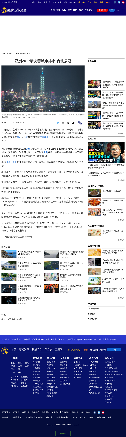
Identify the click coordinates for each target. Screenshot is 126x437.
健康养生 (78, 358)
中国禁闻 (36, 368)
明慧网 (74, 417)
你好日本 (92, 365)
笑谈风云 (63, 365)
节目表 (48, 349)
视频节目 (37, 349)
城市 (46, 137)
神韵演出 (14, 386)
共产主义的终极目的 (112, 371)
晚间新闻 (36, 371)
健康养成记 (78, 371)
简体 (59, 2)
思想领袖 (50, 374)
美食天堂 (92, 371)
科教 (20, 372)
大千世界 (92, 381)
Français (88, 339)
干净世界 (39, 417)
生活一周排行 (94, 246)
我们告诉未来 (93, 309)
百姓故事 (108, 393)
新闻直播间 (102, 10)
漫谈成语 (63, 374)
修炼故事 (108, 399)
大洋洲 (34, 339)
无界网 (91, 417)
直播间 (59, 349)
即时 (75, 10)
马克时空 (50, 390)
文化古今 (63, 381)
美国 (13, 366)
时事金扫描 (51, 368)
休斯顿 (41, 339)
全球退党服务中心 (62, 417)
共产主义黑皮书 (111, 390)
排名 (19, 137)
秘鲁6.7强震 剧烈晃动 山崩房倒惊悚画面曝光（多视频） (113, 105)
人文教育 (64, 358)
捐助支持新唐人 (74, 350)
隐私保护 (35, 412)
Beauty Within (94, 378)
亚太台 (61, 339)
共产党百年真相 (111, 368)
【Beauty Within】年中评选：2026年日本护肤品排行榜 (112, 212)
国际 (17, 54)
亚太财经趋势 (38, 390)
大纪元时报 (28, 417)
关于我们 (16, 412)
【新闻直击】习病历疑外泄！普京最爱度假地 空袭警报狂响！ (112, 126)
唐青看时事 (51, 384)
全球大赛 (24, 386)
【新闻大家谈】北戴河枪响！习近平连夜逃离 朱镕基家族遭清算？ (112, 95)
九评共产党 (92, 319)
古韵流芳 (63, 368)
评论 (13, 369)
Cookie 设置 (63, 433)
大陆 (13, 372)
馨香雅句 (63, 371)
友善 (42, 137)
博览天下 (14, 383)
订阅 (114, 350)
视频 (58, 10)
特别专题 (92, 304)
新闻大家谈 (51, 362)
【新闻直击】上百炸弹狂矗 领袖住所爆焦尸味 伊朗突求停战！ (113, 84)
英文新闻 (82, 2)
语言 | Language (70, 2)
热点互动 (50, 365)
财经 (20, 369)
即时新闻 (14, 380)
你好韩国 (92, 368)
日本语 (106, 339)
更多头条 (121, 133)
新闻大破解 (51, 378)
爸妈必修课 (64, 378)
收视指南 (25, 412)
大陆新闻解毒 (52, 393)
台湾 (20, 366)
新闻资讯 (10, 54)
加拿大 (20, 339)
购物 (108, 2)
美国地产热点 (65, 384)
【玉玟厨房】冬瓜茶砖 (111, 191)
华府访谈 (36, 381)
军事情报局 (51, 381)
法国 (47, 339)
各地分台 (47, 2)
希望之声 (49, 417)
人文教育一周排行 (96, 226)
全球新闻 (36, 362)
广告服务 (65, 412)
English (79, 339)
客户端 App (85, 412)
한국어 (113, 339)
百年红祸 (91, 314)
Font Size (74, 122)
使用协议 (45, 412)
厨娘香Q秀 (93, 384)
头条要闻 (14, 377)
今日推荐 (92, 139)
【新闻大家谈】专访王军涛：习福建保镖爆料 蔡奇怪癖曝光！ (112, 115)
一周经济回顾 (38, 384)
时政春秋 (50, 371)
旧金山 (54, 339)
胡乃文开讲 (78, 368)
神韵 (33, 2)
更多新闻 (121, 220)
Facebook (115, 2)
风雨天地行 (109, 387)
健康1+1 (77, 362)
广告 (89, 2)
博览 (81, 10)
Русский (97, 339)
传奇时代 (108, 365)
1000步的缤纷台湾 (95, 388)
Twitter (119, 2)
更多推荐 (121, 180)
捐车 (101, 2)
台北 (26, 137)
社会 (23, 54)
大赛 (39, 2)
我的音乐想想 (94, 393)
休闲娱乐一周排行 (96, 186)
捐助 (95, 2)
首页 (3, 54)
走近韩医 (77, 378)
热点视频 (24, 377)
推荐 (70, 10)
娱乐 (27, 363)
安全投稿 (55, 412)
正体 (54, 2)
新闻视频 (37, 358)
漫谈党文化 (109, 396)
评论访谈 (89, 10)
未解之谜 (63, 362)
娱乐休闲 (93, 358)
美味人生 (92, 374)
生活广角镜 (93, 362)
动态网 (82, 417)
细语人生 (50, 396)
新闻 (53, 10)
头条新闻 (92, 61)
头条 (64, 10)
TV (112, 10)
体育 (27, 366)
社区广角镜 (37, 387)
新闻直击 (36, 374)
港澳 (20, 363)
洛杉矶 (27, 339)
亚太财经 (36, 393)
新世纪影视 (100, 417)
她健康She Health (81, 365)
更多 (109, 417)
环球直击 (36, 365)
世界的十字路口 (53, 387)
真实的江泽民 (110, 381)
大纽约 (13, 339)
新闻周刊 (36, 378)
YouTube (123, 2)
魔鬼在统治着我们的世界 (114, 374)
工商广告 (108, 402)
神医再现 (77, 374)
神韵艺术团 (17, 417)
